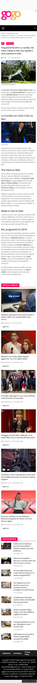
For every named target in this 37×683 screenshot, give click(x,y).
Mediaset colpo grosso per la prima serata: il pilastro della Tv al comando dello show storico (17, 317)
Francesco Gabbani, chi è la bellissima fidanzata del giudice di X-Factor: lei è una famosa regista (16, 518)
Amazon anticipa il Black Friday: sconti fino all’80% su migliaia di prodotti (24, 612)
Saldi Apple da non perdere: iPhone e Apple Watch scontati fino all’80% (24, 636)
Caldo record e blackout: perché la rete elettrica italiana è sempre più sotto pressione (23, 547)
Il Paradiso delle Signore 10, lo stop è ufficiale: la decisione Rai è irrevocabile (18, 397)
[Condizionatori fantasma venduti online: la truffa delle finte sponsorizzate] (6, 599)
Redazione (7, 653)
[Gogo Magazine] (11, 17)
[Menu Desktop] (3, 28)
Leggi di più (5, 326)
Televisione (10, 43)
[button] (35, 28)
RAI (3, 43)
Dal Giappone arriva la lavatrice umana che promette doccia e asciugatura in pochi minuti (24, 586)
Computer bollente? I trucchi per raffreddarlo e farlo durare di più (24, 624)
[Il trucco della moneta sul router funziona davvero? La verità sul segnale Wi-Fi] (6, 573)
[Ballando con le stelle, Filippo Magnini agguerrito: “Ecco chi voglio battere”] (18, 342)
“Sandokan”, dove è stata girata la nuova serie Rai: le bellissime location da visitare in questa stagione (18, 477)
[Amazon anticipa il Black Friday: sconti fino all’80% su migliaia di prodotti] (6, 612)
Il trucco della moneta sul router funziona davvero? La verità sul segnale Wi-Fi (24, 573)
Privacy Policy (27, 653)
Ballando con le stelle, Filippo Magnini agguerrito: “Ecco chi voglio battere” (15, 357)
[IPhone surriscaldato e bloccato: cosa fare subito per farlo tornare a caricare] (6, 560)
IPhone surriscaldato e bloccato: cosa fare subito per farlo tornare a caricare (25, 560)
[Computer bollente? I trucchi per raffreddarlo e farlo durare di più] (6, 624)
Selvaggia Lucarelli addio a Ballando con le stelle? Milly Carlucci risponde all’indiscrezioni (18, 436)
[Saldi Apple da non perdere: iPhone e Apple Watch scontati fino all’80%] (6, 636)
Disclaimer (18, 653)
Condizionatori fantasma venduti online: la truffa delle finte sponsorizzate (24, 599)
